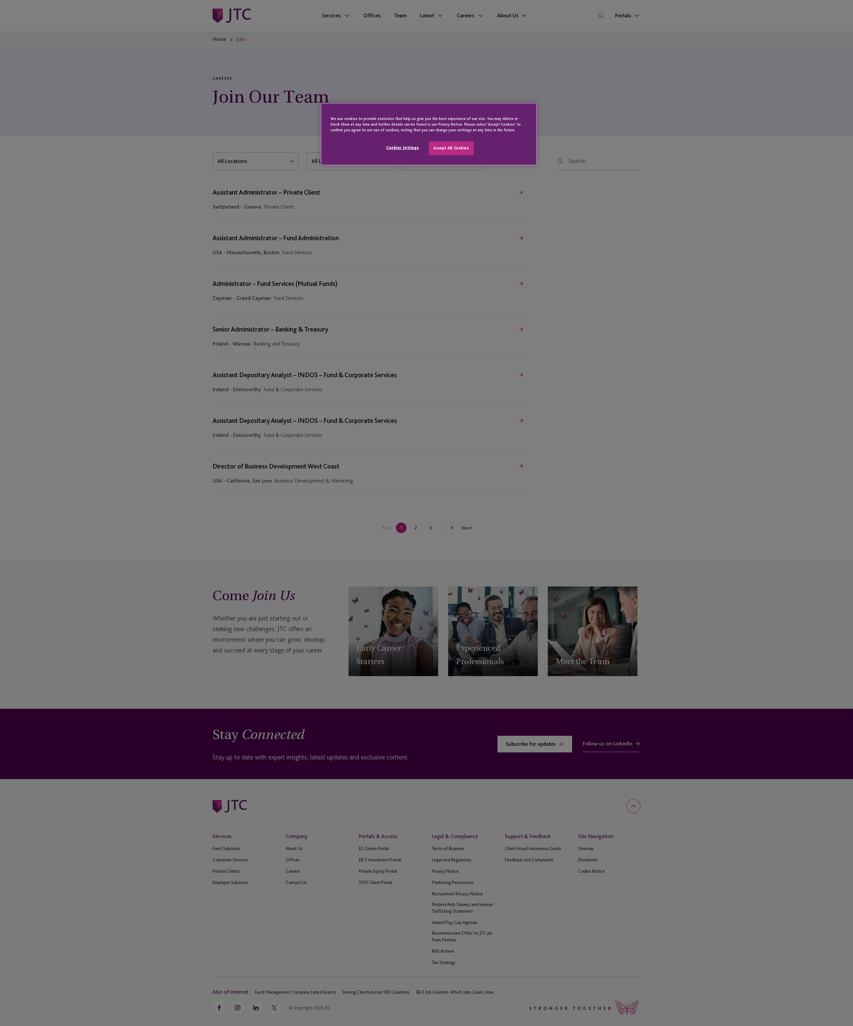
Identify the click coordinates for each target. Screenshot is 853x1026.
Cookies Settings (402, 147)
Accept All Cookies (451, 148)
